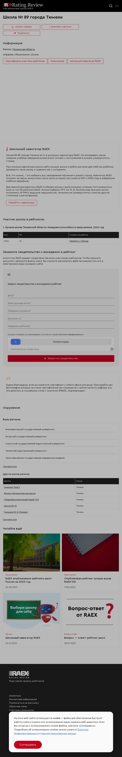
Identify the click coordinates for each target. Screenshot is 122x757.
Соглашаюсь (28, 744)
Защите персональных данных (58, 733)
